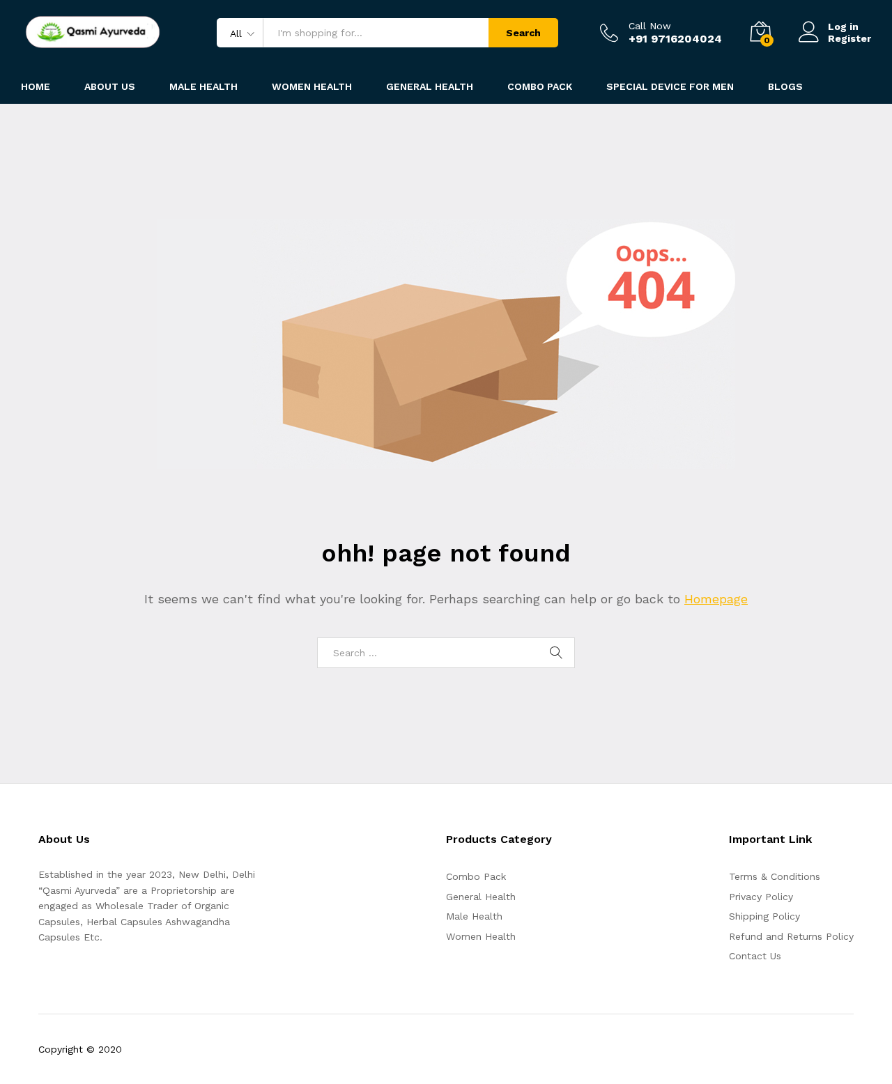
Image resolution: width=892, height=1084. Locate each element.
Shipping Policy (764, 916)
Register (849, 38)
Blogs (785, 86)
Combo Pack (476, 876)
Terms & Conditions (774, 876)
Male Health (474, 916)
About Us (109, 86)
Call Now (650, 25)
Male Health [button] (203, 86)
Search (523, 32)
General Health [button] (429, 86)
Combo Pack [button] (539, 86)
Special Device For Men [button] (670, 86)
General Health (481, 896)
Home (35, 86)
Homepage (716, 598)
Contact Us (755, 955)
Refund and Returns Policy (791, 936)
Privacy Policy (761, 896)
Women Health (312, 86)
